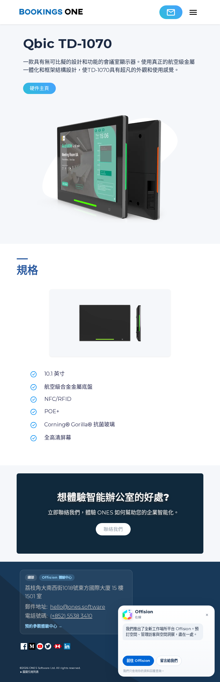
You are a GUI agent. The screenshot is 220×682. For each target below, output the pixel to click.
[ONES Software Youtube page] (40, 646)
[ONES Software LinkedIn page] (67, 646)
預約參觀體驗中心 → (43, 626)
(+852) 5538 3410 (71, 616)
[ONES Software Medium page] (32, 646)
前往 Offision (138, 660)
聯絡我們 (113, 529)
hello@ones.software (77, 607)
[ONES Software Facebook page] (24, 646)
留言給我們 (169, 660)
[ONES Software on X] (48, 646)
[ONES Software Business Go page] (57, 646)
